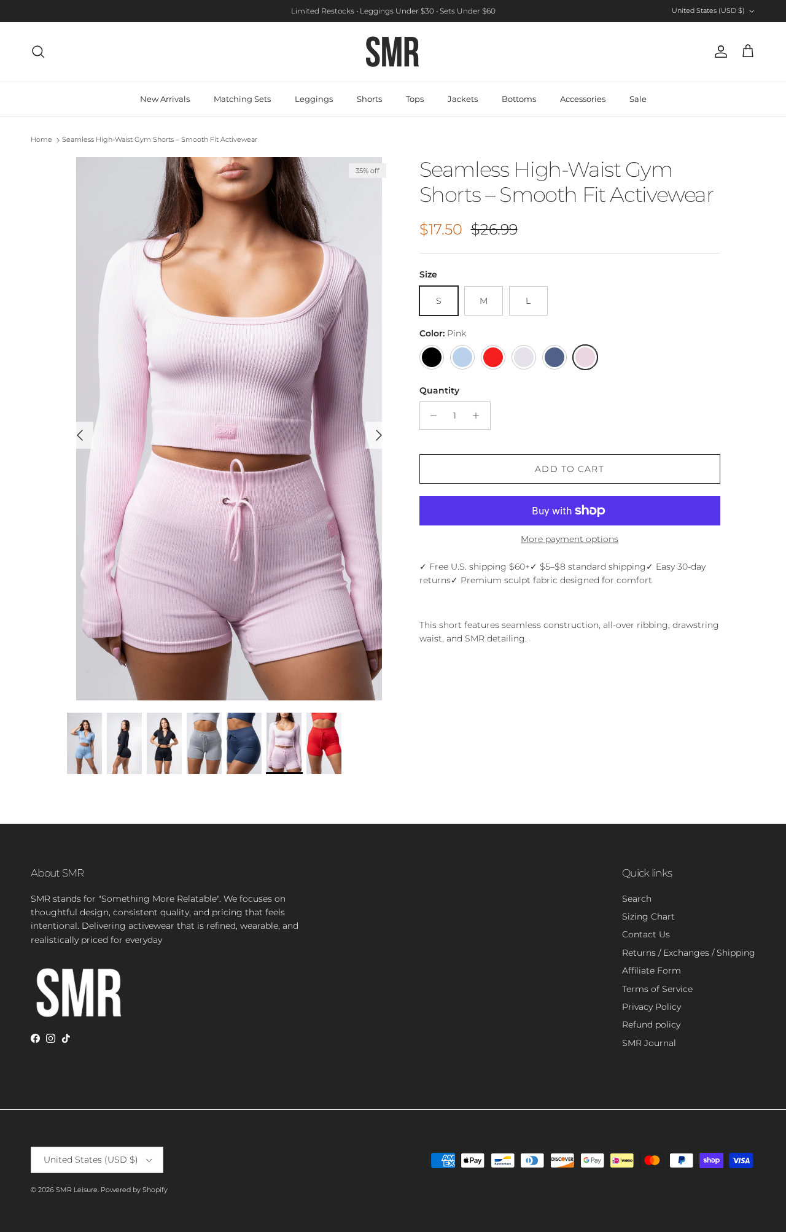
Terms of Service (657, 988)
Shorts (369, 99)
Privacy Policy (651, 1006)
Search (637, 898)
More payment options (569, 539)
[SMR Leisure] (393, 51)
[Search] (38, 51)
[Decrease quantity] (431, 415)
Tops (415, 99)
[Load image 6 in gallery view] (229, 428)
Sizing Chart (648, 916)
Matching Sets (242, 99)
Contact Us (646, 934)
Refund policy (651, 1024)
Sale (638, 99)
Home (41, 140)
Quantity (439, 390)
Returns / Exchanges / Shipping (688, 952)
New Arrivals (165, 99)
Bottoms (519, 99)
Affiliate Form (651, 970)
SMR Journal (649, 1042)
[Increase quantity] (479, 415)
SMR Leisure (77, 1189)
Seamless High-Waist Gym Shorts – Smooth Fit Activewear (159, 140)
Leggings (314, 99)
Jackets (463, 99)
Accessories (582, 99)
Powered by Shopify (134, 1189)
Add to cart (569, 469)
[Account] (718, 51)
